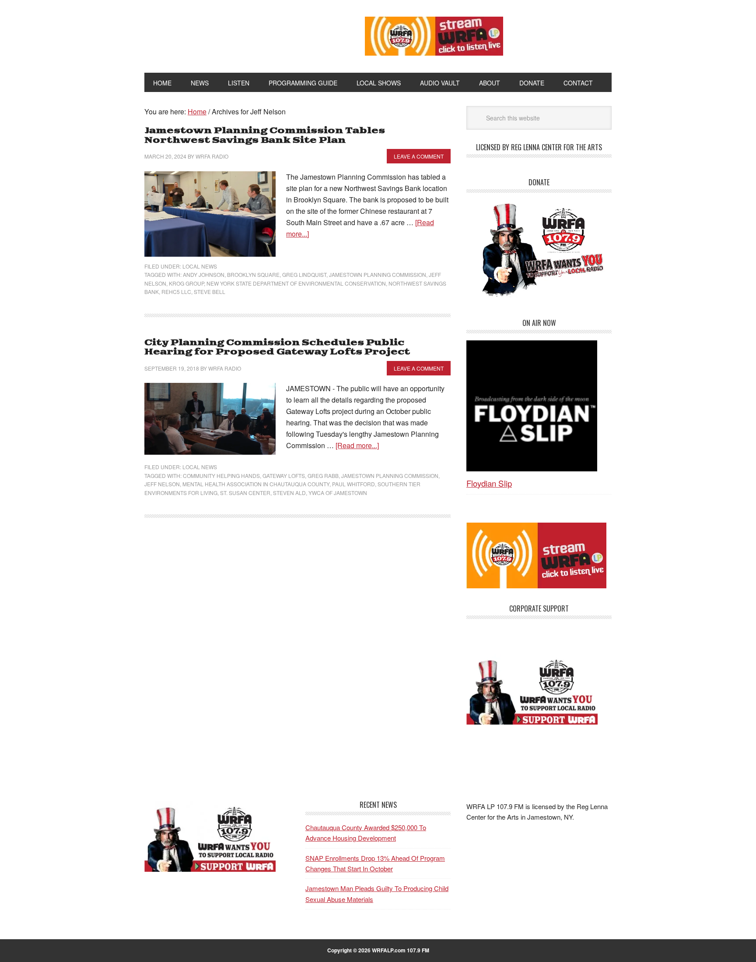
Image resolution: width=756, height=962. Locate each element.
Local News (199, 266)
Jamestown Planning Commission (377, 274)
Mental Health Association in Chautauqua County (255, 484)
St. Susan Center (245, 492)
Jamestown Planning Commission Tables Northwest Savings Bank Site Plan (264, 135)
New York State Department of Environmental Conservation (296, 283)
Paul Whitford (353, 484)
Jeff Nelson (162, 484)
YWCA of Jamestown (337, 492)
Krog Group (186, 283)
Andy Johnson (203, 274)
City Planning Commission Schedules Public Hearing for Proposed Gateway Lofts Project (277, 347)
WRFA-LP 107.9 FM (234, 34)
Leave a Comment (419, 156)
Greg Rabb (323, 475)
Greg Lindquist (304, 274)
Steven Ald (289, 492)
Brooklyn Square (253, 274)
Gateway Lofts (283, 475)
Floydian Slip (489, 483)
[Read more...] (357, 445)
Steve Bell (209, 291)
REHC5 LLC (176, 291)
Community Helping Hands (221, 475)
